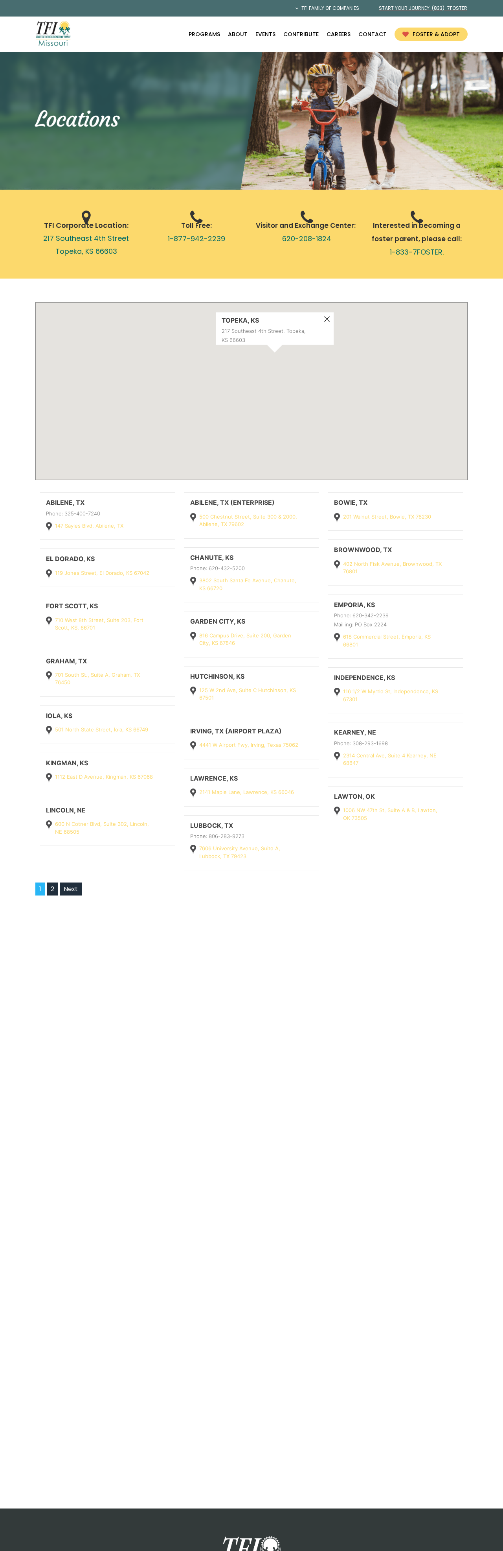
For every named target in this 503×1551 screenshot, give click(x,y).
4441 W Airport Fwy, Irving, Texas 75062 (248, 745)
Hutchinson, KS (217, 676)
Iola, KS (59, 716)
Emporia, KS (354, 605)
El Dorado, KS (70, 559)
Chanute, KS (211, 557)
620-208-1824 (306, 239)
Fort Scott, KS (72, 606)
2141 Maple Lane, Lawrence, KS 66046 (246, 792)
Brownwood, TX (363, 550)
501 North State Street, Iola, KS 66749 (101, 729)
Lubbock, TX (211, 825)
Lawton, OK (354, 796)
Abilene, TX (65, 502)
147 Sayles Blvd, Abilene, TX (89, 526)
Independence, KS (364, 677)
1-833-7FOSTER (416, 252)
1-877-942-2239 (196, 239)
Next (71, 889)
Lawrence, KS (214, 778)
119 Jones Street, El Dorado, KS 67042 (102, 573)
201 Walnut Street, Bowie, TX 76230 (387, 516)
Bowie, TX (350, 502)
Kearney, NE (355, 732)
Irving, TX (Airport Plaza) (236, 731)
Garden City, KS (217, 621)
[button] (258, 402)
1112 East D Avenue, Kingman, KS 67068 (104, 777)
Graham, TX (66, 661)
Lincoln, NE (66, 810)
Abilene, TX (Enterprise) (232, 502)
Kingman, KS (67, 763)
